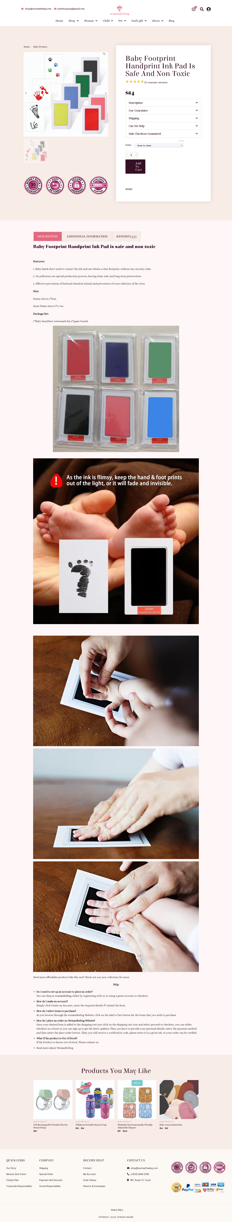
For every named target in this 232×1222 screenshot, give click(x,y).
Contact (87, 1168)
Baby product (40, 46)
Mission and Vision (16, 1174)
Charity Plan (12, 1180)
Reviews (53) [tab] (126, 236)
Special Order (46, 1174)
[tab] (163, 103)
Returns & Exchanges (94, 1186)
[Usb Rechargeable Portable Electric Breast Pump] (52, 1098)
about (52, 1047)
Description (136, 103)
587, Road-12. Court (140, 1180)
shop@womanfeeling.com (143, 1168)
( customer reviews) (155, 82)
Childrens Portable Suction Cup (91, 1124)
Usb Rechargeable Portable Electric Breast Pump (50, 1126)
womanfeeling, (63, 995)
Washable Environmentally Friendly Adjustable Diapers (135, 1126)
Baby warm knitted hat (171, 1124)
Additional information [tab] (87, 236)
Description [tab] (48, 236)
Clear (181, 141)
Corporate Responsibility (19, 1186)
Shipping (134, 118)
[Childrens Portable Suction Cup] (95, 1098)
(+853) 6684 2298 (139, 1174)
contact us (92, 1042)
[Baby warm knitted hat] (179, 1098)
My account (89, 1174)
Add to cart (138, 166)
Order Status (89, 1180)
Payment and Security (50, 1180)
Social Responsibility (49, 1186)
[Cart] (194, 9)
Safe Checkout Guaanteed (145, 133)
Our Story (11, 1168)
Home (27, 46)
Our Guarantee (138, 110)
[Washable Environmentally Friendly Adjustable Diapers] (137, 1098)
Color (128, 145)
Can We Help (137, 126)
